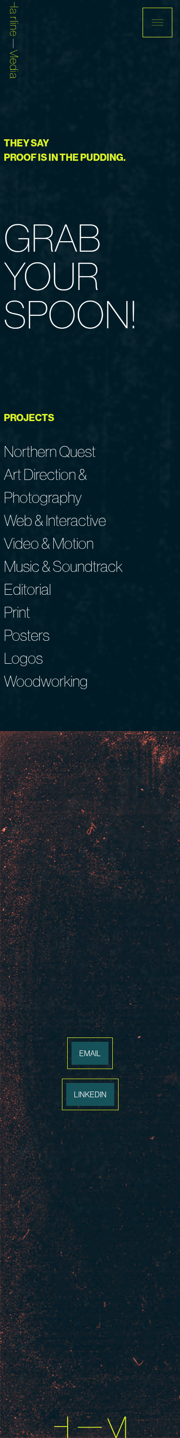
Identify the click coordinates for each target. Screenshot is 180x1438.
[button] (157, 22)
